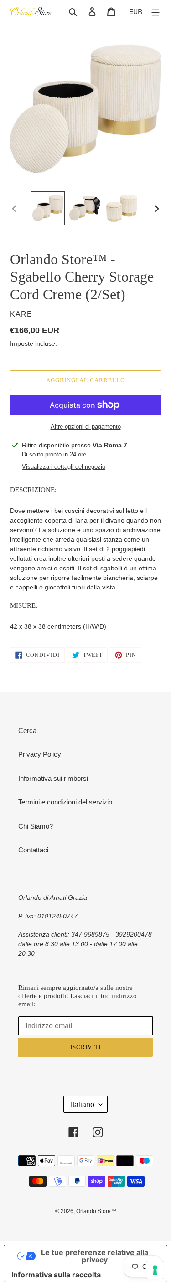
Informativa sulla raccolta (56, 1274)
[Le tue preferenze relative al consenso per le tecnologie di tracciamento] (155, 1270)
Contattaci (33, 850)
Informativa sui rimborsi (53, 778)
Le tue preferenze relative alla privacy (94, 1256)
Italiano (82, 1104)
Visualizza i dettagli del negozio (63, 466)
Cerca (27, 730)
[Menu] (155, 11)
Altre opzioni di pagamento (86, 426)
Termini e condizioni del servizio (65, 802)
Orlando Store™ (96, 1211)
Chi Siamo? (35, 826)
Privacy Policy (39, 754)
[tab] (85, 490)
